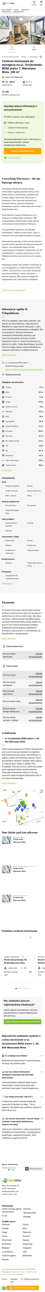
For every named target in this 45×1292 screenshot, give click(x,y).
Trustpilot (5, 167)
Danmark (6, 1224)
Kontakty (27, 1217)
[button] (9, 839)
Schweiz (26, 1236)
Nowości (27, 1209)
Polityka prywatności (18, 1272)
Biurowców (25, 9)
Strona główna (6, 9)
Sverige (5, 1228)
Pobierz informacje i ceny (18, 123)
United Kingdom (9, 1256)
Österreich (27, 1232)
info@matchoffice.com (10, 1191)
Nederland (6, 1244)
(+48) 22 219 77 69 (9, 1194)
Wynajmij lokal (29, 1213)
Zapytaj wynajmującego (18, 128)
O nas (4, 1216)
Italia (25, 1228)
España (5, 1260)
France (26, 1224)
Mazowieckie (6, 11)
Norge (4, 1232)
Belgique (6, 1248)
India (25, 1252)
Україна (26, 1240)
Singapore (27, 1248)
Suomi (4, 1236)
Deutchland (7, 1240)
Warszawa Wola (18, 11)
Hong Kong (27, 1244)
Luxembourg (7, 1252)
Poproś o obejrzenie (16, 132)
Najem (16, 9)
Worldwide (27, 1256)
